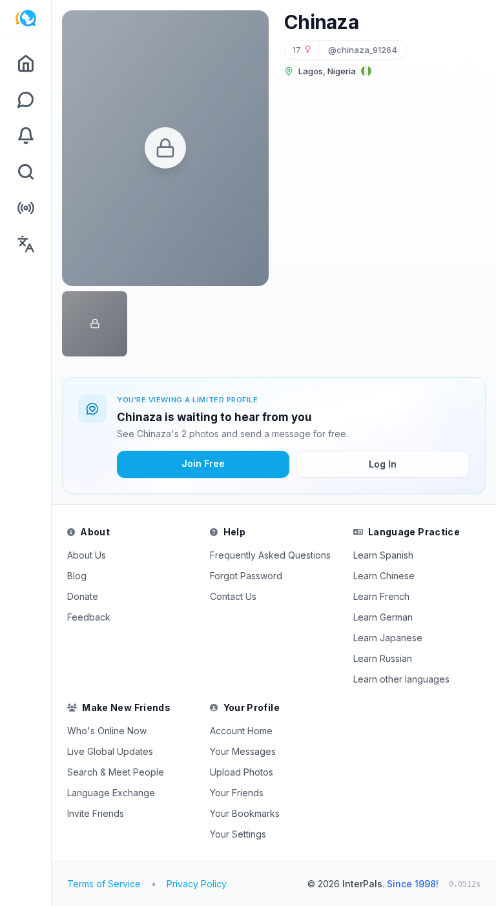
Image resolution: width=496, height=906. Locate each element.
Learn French (381, 596)
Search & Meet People (115, 772)
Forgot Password (246, 575)
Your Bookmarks (245, 813)
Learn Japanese (387, 637)
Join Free (203, 463)
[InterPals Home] (25, 18)
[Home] (25, 63)
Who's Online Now (107, 730)
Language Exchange (111, 792)
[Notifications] (25, 135)
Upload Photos (241, 772)
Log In (383, 463)
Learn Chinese (384, 575)
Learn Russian (382, 658)
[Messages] (25, 99)
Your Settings (238, 834)
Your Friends (237, 792)
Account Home (241, 730)
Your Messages (243, 751)
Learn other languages (401, 679)
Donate (82, 596)
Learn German (383, 617)
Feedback (88, 617)
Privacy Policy (197, 883)
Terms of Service (104, 883)
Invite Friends (95, 813)
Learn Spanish (383, 555)
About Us (86, 555)
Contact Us (233, 596)
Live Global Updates (110, 751)
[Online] (25, 208)
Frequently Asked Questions (270, 555)
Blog (77, 575)
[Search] (25, 172)
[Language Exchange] (25, 244)
